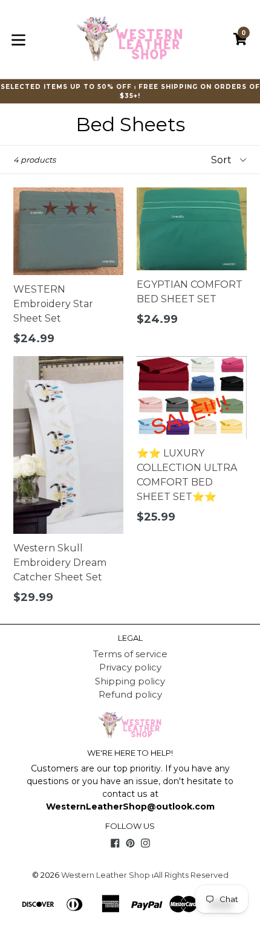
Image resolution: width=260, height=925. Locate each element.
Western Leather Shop (105, 875)
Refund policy (130, 694)
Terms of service (130, 654)
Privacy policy (130, 667)
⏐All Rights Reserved (190, 875)
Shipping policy (130, 681)
